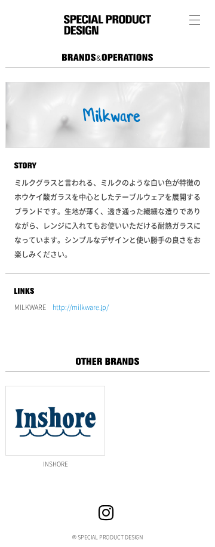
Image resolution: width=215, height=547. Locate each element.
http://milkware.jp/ (81, 307)
